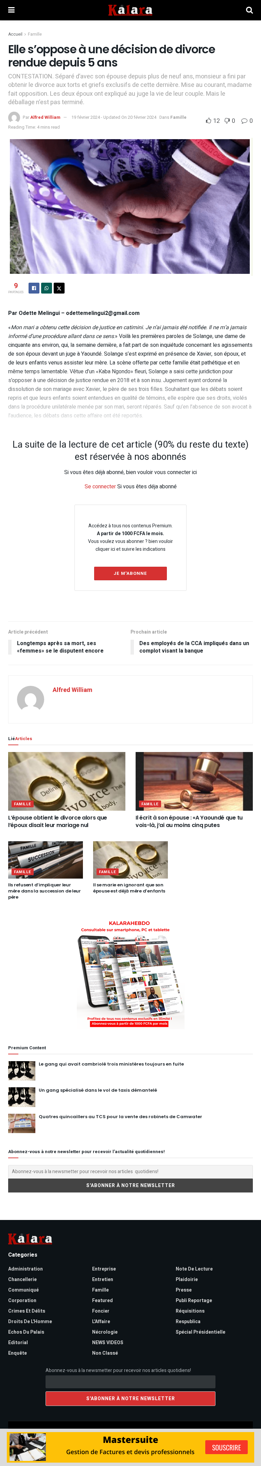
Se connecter (100, 487)
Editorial (18, 1342)
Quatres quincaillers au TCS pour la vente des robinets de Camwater (120, 1116)
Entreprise (104, 1269)
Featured (102, 1300)
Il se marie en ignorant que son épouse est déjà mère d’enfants (129, 888)
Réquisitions (190, 1311)
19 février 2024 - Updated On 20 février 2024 (113, 117)
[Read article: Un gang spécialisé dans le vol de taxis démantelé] (21, 1097)
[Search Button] (249, 10)
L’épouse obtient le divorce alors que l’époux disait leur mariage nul (57, 821)
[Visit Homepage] (130, 10)
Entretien (102, 1279)
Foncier (100, 1311)
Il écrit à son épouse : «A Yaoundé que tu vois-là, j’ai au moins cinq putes (189, 821)
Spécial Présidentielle (200, 1332)
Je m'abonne (130, 573)
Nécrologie (105, 1332)
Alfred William (45, 117)
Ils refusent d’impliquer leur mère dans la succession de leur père (44, 891)
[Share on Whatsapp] (46, 288)
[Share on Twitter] (59, 288)
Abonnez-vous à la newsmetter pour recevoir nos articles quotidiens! (118, 1370)
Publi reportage (194, 1300)
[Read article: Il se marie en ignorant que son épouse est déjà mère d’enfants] (130, 860)
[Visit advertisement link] (130, 974)
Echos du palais (26, 1332)
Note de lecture (194, 1269)
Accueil (15, 34)
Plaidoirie (187, 1279)
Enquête (17, 1353)
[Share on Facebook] (34, 288)
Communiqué (23, 1290)
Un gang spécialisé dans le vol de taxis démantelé (98, 1090)
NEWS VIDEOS (107, 1342)
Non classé (105, 1353)
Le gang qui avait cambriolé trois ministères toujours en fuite (111, 1064)
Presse (184, 1290)
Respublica (188, 1321)
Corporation (22, 1300)
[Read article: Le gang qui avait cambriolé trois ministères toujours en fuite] (21, 1070)
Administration (25, 1269)
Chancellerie (22, 1279)
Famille (35, 34)
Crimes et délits (26, 1311)
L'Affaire (101, 1321)
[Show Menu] (11, 10)
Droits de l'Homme (30, 1321)
